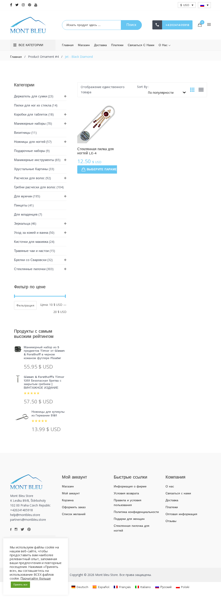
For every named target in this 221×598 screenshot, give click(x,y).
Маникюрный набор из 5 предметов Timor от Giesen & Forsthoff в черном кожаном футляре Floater (44, 352)
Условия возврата (126, 493)
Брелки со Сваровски (30, 260)
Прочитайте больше (36, 578)
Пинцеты (20, 205)
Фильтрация (25, 305)
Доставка (100, 45)
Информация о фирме (130, 486)
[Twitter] (17, 5)
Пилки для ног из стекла (32, 105)
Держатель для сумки (30, 96)
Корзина (68, 500)
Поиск (131, 25)
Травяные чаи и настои (31, 251)
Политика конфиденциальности (136, 512)
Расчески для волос (29, 178)
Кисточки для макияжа (31, 242)
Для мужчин (23, 196)
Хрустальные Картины (31, 169)
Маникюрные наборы (30, 124)
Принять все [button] (20, 584)
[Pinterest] (29, 5)
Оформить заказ (73, 507)
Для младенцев (26, 214)
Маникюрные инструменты (34, 160)
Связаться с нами (141, 45)
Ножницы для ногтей (29, 142)
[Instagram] (23, 5)
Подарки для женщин (129, 519)
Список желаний (73, 514)
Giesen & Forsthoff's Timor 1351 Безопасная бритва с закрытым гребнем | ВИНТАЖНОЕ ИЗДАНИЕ (44, 382)
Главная (68, 45)
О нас (164, 45)
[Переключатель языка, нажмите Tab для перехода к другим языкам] (204, 5)
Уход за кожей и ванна (31, 233)
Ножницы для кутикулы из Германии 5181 (48, 413)
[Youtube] (35, 5)
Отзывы (171, 521)
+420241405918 (177, 25)
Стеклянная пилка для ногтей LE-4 (95, 151)
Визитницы (22, 133)
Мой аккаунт (71, 493)
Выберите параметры (105, 169)
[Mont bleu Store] (32, 25)
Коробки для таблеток (30, 114)
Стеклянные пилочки (30, 269)
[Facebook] (11, 5)
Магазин (84, 45)
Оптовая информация (181, 514)
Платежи (117, 45)
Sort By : (143, 87)
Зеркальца (22, 224)
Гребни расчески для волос (35, 187)
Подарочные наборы (29, 151)
